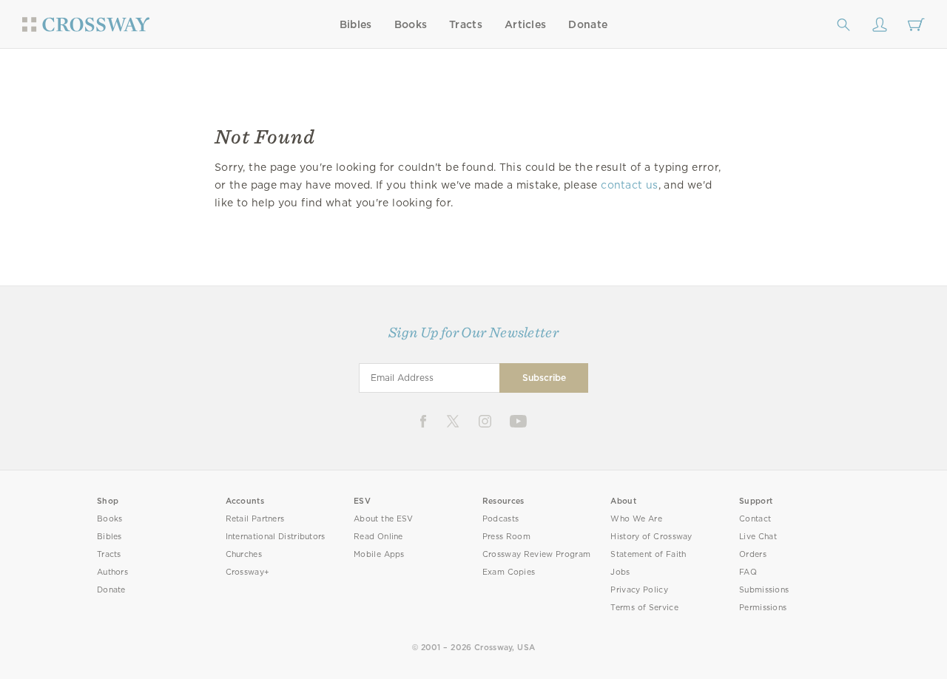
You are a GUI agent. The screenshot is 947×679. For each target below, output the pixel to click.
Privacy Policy (639, 590)
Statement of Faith (648, 554)
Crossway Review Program (536, 554)
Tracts (465, 24)
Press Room (506, 536)
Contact (755, 519)
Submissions (764, 590)
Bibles (356, 24)
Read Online (378, 536)
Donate (587, 24)
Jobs (620, 572)
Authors (112, 572)
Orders (752, 554)
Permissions (762, 607)
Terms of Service (644, 607)
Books (411, 24)
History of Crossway (651, 536)
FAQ (748, 572)
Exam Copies (509, 572)
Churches (244, 554)
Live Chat (758, 536)
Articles (525, 24)
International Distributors (276, 536)
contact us (629, 185)
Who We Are (636, 519)
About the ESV (384, 519)
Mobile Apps (379, 554)
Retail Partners (255, 519)
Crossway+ (248, 572)
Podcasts (500, 519)
